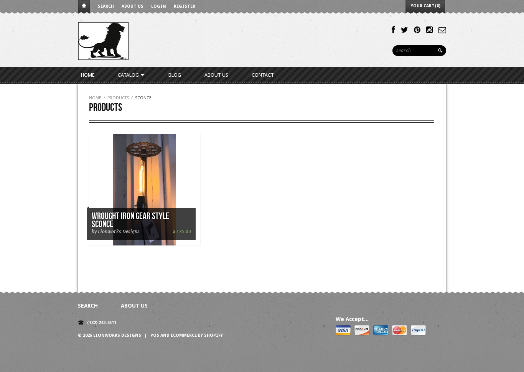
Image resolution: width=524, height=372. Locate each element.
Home (84, 7)
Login (158, 6)
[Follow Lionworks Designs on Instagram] (429, 30)
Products (118, 97)
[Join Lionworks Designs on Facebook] (393, 30)
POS (154, 335)
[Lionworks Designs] (103, 40)
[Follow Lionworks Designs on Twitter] (404, 30)
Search (106, 6)
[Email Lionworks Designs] (442, 30)
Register (184, 6)
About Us (132, 6)
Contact (263, 75)
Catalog (129, 75)
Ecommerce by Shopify (197, 335)
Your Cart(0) (425, 5)
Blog (174, 75)
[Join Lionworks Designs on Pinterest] (417, 30)
